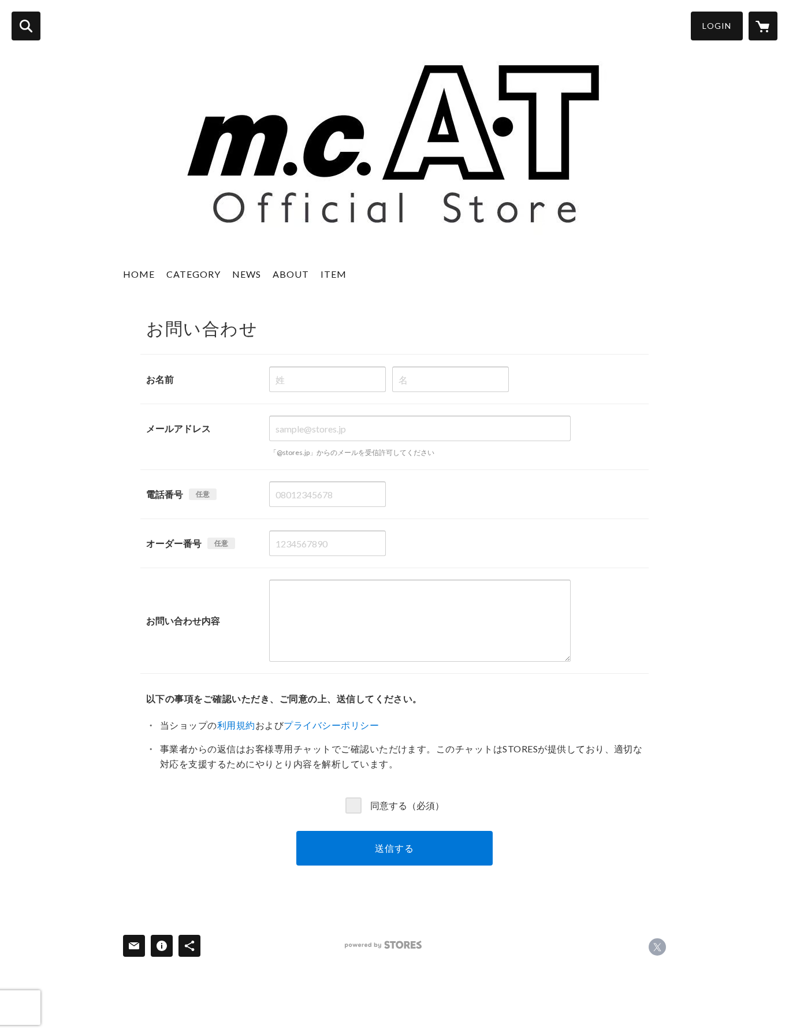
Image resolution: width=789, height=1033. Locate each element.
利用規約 (236, 724)
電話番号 (164, 493)
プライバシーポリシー (331, 724)
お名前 (160, 379)
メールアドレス (178, 428)
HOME (139, 273)
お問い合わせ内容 (183, 620)
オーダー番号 (174, 543)
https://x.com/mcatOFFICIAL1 (657, 947)
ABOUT (291, 273)
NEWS (246, 273)
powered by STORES (383, 945)
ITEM (334, 273)
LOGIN (716, 26)
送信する (394, 847)
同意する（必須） (407, 804)
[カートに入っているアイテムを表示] (763, 26)
